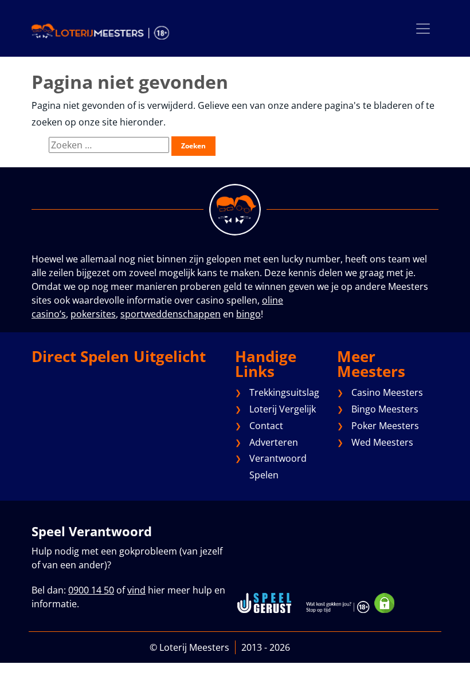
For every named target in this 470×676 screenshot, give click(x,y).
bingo (248, 314)
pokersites (93, 314)
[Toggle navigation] (423, 28)
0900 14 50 (91, 590)
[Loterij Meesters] (100, 31)
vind (136, 590)
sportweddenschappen (170, 314)
